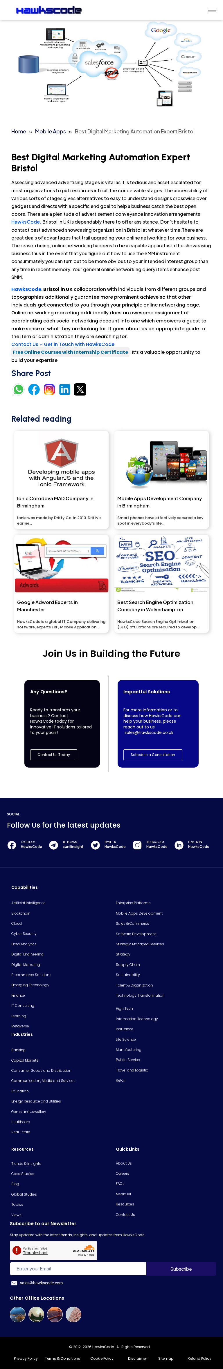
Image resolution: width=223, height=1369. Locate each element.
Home (18, 131)
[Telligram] (53, 845)
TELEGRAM (70, 842)
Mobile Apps (50, 131)
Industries (22, 1034)
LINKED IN (195, 842)
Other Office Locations (37, 1298)
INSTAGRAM (155, 842)
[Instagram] (137, 845)
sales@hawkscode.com (41, 1283)
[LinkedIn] (179, 845)
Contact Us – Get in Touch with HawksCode (62, 344)
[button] (152, 754)
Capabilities (24, 887)
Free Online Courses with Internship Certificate (70, 352)
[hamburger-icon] (212, 10)
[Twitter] (95, 845)
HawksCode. (26, 222)
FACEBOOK (28, 842)
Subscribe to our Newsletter (43, 1223)
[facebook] (12, 845)
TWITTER (110, 842)
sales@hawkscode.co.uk (149, 732)
